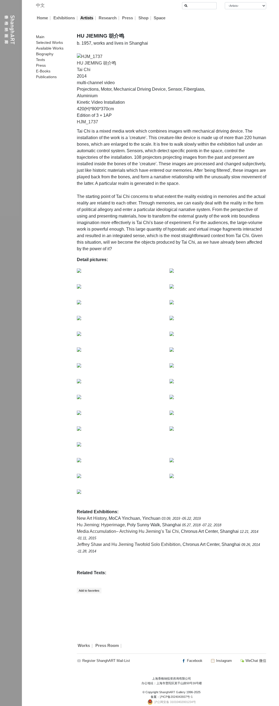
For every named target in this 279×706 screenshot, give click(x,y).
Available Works (49, 48)
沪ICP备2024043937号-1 (176, 696)
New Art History (92, 518)
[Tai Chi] (89, 56)
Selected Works (49, 42)
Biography (44, 54)
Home (42, 18)
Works (84, 646)
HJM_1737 (87, 122)
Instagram (223, 661)
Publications (46, 77)
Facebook (194, 661)
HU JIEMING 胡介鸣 (96, 63)
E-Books (43, 71)
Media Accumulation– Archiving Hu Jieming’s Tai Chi (128, 531)
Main (40, 37)
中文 (40, 5)
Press (127, 18)
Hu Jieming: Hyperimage (101, 524)
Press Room (107, 646)
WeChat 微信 (255, 661)
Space (159, 18)
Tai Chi (83, 69)
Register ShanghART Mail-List (106, 661)
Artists (86, 18)
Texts (40, 59)
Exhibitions (64, 18)
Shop (143, 18)
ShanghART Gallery (172, 692)
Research (108, 18)
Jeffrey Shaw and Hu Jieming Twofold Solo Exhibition (128, 544)
